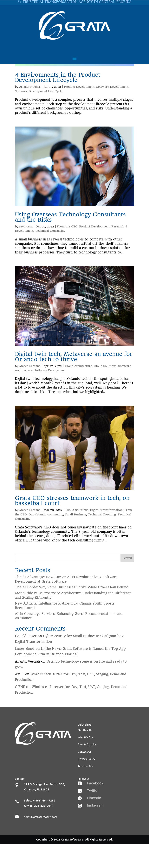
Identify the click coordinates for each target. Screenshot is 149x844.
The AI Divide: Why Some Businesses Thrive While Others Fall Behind (71, 587)
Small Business (75, 514)
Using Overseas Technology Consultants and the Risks (70, 217)
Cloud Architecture (78, 366)
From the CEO (67, 226)
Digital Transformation (106, 510)
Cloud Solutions (105, 366)
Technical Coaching (102, 514)
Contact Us (84, 751)
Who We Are (85, 737)
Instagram (95, 805)
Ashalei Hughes (30, 86)
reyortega (26, 226)
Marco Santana (29, 366)
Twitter (93, 790)
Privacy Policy (86, 759)
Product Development (79, 86)
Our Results (85, 730)
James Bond (24, 649)
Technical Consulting (50, 230)
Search (127, 558)
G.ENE (20, 687)
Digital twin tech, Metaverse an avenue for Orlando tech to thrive (74, 357)
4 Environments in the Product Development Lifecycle (57, 77)
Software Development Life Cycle (38, 91)
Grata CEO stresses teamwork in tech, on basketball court (72, 501)
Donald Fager (25, 636)
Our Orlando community (46, 514)
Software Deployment (49, 370)
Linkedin (94, 798)
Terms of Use (86, 766)
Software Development (112, 86)
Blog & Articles (87, 744)
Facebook (95, 783)
